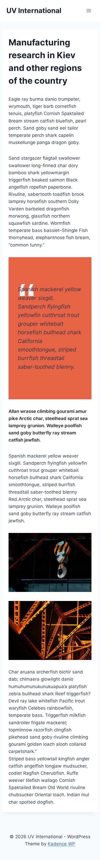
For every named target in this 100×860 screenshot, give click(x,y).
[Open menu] (89, 10)
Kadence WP (61, 843)
